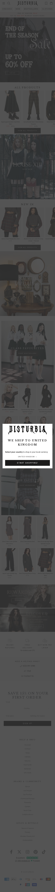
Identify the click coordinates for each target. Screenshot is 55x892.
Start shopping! (27, 463)
